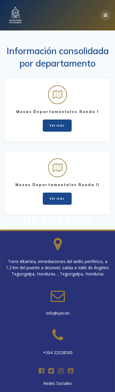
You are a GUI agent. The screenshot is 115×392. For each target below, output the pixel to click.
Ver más (57, 125)
